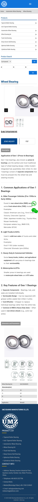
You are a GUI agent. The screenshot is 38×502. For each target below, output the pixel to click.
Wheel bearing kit (6, 34)
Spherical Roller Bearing (8, 45)
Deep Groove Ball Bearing (8, 42)
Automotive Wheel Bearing (13, 11)
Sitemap (22, 500)
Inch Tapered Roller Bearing (9, 27)
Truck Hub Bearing (6, 38)
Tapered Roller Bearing (7, 23)
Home (2, 11)
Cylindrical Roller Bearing (8, 49)
